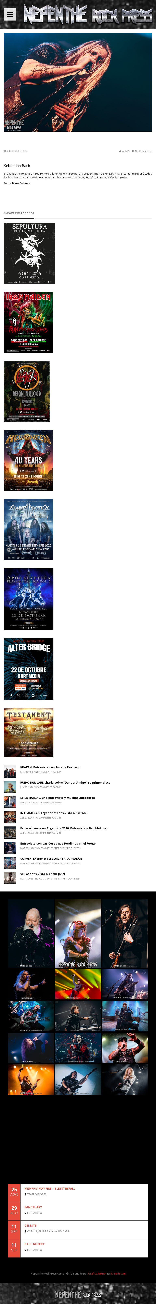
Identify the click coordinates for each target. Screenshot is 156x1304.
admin (126, 150)
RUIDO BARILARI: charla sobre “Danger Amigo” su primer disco (65, 782)
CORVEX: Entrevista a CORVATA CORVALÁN (51, 859)
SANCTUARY (33, 1207)
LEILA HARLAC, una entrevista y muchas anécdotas (57, 798)
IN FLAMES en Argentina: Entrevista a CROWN (53, 813)
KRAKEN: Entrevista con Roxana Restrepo (50, 767)
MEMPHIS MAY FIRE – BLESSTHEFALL (50, 1188)
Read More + (141, 1198)
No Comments (143, 150)
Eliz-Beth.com (117, 1273)
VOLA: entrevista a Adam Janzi (42, 874)
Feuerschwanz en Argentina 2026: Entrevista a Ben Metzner (64, 828)
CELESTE (31, 1225)
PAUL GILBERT (35, 1244)
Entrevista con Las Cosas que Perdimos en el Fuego (58, 843)
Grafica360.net (97, 1273)
